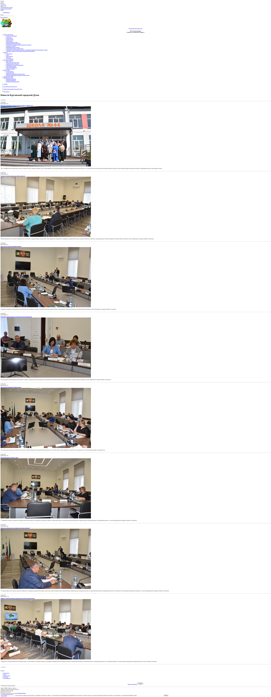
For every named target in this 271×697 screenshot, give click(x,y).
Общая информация (8, 34)
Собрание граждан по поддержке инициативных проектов (20, 51)
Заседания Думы (10, 72)
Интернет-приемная (11, 79)
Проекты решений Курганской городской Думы (17, 75)
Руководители (9, 38)
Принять (166, 695)
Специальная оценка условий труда (14, 48)
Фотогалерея (9, 41)
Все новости (9, 53)
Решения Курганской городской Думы (15, 74)
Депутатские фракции (11, 67)
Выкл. (11, 7)
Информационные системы (12, 47)
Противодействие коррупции (13, 43)
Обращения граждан (8, 77)
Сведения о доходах (11, 46)
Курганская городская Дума (10, 86)
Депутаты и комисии (8, 60)
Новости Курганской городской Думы (12, 89)
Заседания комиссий (11, 66)
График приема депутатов (12, 63)
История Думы (9, 39)
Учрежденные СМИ (8, 76)
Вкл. (8, 7)
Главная (5, 84)
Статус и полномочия (11, 36)
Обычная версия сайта (6, 8)
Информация (6, 12)
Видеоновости (9, 58)
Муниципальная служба (12, 42)
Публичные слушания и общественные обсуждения (18, 44)
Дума (7, 55)
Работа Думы (6, 70)
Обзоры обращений (11, 80)
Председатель (9, 56)
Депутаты (8, 57)
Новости (5, 52)
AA (1, 5)
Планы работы (9, 71)
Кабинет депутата (10, 69)
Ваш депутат (9, 61)
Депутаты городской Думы (12, 62)
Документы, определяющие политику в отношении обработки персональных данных (27, 50)
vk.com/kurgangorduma (20, 693)
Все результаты (4, 17)
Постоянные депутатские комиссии (14, 65)
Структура (8, 37)
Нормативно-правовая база (12, 81)
